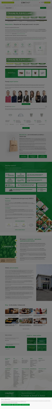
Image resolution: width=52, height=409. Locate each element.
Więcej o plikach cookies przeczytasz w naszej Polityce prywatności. (9, 402)
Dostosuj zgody (16, 404)
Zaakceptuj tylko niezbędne (7, 404)
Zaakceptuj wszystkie (25, 404)
